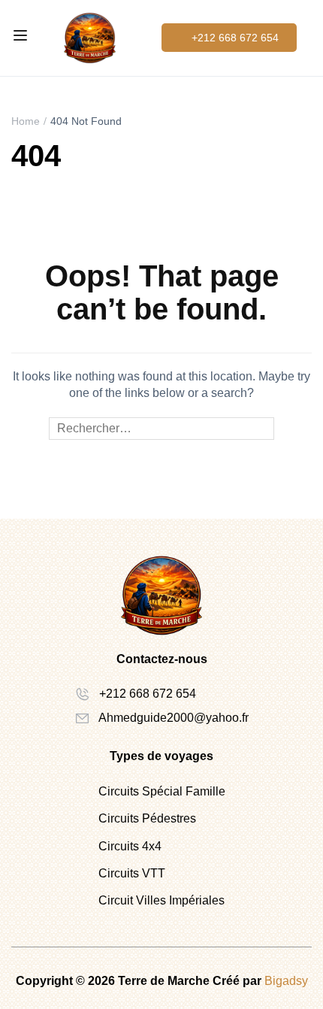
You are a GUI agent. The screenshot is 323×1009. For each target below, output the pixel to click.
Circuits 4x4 (130, 846)
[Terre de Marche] (90, 37)
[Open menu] (22, 37)
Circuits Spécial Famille (161, 791)
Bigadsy (286, 980)
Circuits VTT (131, 873)
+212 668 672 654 (147, 693)
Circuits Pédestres (147, 818)
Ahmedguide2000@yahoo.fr (173, 717)
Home (25, 121)
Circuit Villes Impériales (161, 900)
